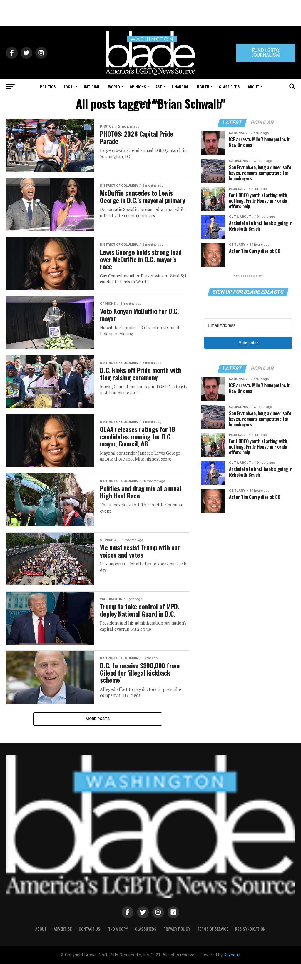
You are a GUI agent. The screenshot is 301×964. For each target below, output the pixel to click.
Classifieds (229, 86)
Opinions (138, 86)
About (253, 86)
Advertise (63, 929)
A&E (158, 86)
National (92, 86)
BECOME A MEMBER (150, 102)
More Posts (98, 719)
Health (203, 86)
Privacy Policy (176, 929)
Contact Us (89, 929)
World (114, 86)
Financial (180, 86)
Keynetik (232, 955)
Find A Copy (117, 929)
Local (69, 86)
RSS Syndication (250, 929)
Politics (48, 86)
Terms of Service (212, 929)
